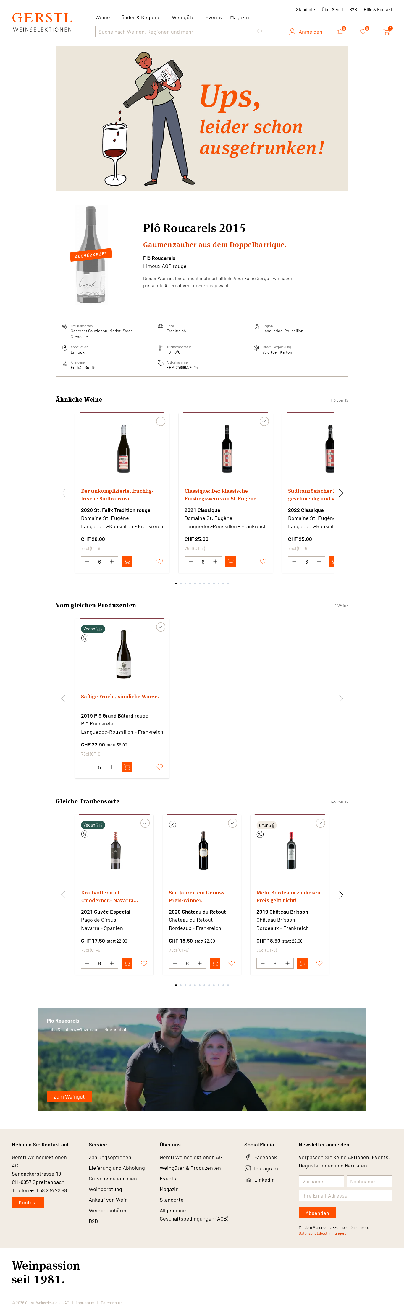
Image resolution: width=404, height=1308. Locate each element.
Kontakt (28, 1202)
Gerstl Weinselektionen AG (191, 1157)
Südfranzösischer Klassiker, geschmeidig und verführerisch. (327, 494)
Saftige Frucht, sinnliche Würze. (120, 696)
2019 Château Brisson (282, 911)
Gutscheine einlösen (113, 1178)
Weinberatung (105, 1189)
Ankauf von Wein (108, 1199)
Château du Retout (191, 919)
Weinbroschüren (108, 1210)
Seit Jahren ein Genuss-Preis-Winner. (197, 896)
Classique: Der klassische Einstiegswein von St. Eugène (220, 494)
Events (213, 17)
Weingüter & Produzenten (190, 1167)
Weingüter (184, 17)
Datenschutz (111, 1302)
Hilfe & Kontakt (378, 9)
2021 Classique (202, 510)
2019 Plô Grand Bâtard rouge (114, 715)
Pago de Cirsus (98, 919)
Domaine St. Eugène (105, 518)
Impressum (85, 1302)
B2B (353, 9)
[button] (260, 31)
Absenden (317, 1213)
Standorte (305, 9)
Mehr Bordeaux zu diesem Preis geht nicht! (289, 896)
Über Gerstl (332, 9)
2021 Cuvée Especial (105, 911)
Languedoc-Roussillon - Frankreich (122, 526)
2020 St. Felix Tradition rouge (116, 510)
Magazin (239, 17)
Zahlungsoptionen (110, 1157)
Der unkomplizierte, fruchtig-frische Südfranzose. (117, 494)
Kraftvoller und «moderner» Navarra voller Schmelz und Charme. (107, 896)
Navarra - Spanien (102, 928)
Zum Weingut (69, 1096)
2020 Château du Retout (197, 911)
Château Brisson (275, 919)
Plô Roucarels (159, 258)
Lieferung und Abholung (117, 1167)
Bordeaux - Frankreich (195, 928)
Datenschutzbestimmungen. (322, 1233)
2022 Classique (306, 510)
